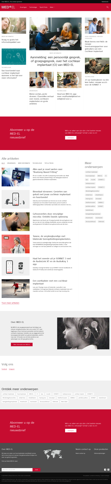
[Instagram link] (108, 470)
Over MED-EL (5, 1)
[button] (52, 7)
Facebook (4, 369)
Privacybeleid (86, 475)
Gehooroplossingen (99, 453)
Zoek (36, 469)
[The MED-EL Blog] (8, 7)
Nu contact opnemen (16, 1)
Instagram (12, 369)
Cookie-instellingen (105, 475)
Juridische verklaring (95, 475)
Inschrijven (71, 138)
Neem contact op (80, 453)
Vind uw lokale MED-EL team (10, 461)
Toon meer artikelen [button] (10, 303)
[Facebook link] (105, 470)
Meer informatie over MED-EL (21, 344)
